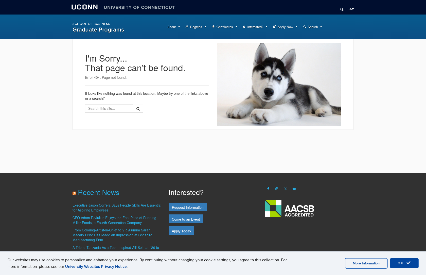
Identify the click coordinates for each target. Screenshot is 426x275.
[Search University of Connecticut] (340, 7)
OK (401, 263)
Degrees (196, 26)
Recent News (98, 192)
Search (313, 26)
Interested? (255, 26)
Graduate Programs (98, 29)
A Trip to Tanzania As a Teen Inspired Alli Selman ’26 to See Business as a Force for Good (115, 250)
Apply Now (285, 26)
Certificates (224, 26)
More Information (366, 263)
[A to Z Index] (350, 7)
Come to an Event (186, 219)
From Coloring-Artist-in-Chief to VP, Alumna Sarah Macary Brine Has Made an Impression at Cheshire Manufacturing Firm (112, 234)
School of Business (91, 24)
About (171, 26)
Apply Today (181, 230)
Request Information (188, 207)
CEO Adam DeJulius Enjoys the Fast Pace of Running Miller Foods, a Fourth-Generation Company (114, 220)
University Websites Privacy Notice (96, 266)
